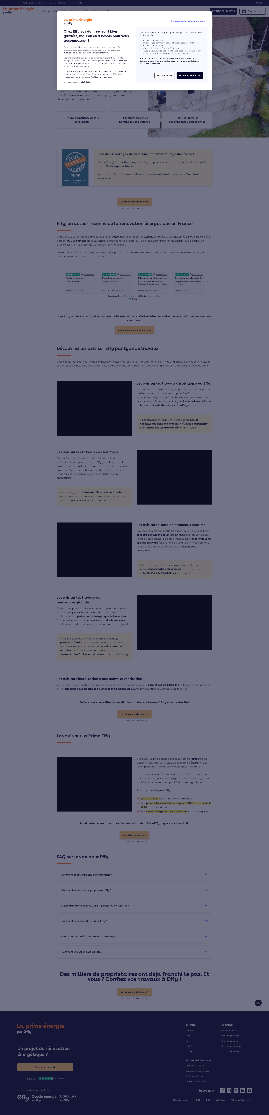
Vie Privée (85, 82)
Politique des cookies (101, 77)
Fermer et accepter (190, 75)
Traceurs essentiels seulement (188, 21)
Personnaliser (164, 75)
